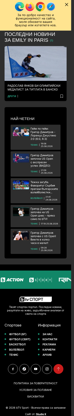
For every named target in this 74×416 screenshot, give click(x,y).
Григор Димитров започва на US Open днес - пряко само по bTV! (43, 214)
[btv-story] (39, 280)
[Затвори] (66, 4)
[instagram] (47, 369)
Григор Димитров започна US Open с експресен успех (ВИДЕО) (42, 160)
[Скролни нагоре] (58, 369)
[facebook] (13, 369)
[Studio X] (40, 414)
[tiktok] (24, 369)
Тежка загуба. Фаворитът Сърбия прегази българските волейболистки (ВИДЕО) (44, 187)
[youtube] (36, 369)
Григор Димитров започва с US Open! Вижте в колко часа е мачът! (43, 238)
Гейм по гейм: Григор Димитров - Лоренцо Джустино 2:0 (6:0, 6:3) (43, 134)
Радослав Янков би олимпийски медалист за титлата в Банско (34, 87)
